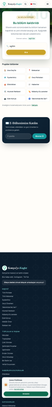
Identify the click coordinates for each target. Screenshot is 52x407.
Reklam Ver (6, 325)
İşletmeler (6, 350)
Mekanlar (34, 70)
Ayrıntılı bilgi (19, 389)
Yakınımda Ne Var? (37, 98)
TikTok (26, 277)
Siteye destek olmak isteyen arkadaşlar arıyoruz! (24, 282)
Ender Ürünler (7, 353)
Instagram (18, 277)
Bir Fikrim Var (7, 360)
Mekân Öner (7, 321)
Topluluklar (6, 339)
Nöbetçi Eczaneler (38, 91)
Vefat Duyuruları (8, 364)
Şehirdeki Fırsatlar (9, 346)
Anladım (26, 394)
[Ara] (25, 4)
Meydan (5, 335)
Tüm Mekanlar (7, 296)
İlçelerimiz (10, 77)
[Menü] (47, 4)
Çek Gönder (7, 342)
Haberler (33, 84)
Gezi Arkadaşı (7, 357)
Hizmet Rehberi (12, 91)
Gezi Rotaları (35, 77)
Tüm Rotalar (7, 292)
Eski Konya (10, 98)
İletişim (35, 105)
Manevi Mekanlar (8, 405)
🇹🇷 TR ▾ (33, 4)
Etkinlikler (10, 84)
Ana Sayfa (10, 70)
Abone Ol (39, 136)
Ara (26, 52)
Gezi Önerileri (7, 303)
